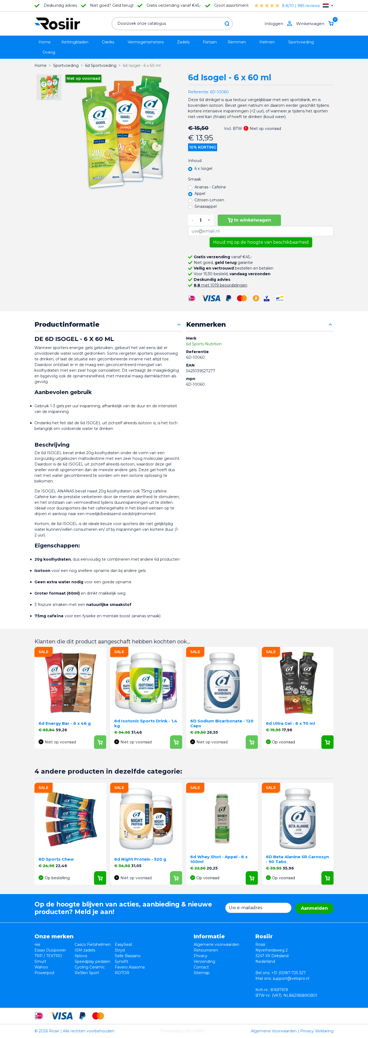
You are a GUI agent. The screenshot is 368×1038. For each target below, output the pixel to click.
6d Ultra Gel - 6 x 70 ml (290, 723)
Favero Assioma (130, 967)
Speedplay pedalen (92, 961)
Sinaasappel (206, 206)
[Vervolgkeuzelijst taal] (328, 5)
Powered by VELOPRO (183, 1031)
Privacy (200, 955)
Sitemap (202, 972)
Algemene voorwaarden (216, 944)
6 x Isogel (203, 168)
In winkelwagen (252, 220)
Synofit (121, 961)
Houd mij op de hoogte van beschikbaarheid (261, 242)
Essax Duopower (50, 950)
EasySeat (123, 944)
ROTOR (122, 972)
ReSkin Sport (87, 972)
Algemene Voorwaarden (274, 1031)
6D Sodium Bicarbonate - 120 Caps (222, 723)
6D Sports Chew (56, 859)
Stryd (120, 950)
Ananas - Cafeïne (210, 187)
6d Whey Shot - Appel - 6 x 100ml (219, 859)
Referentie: (198, 91)
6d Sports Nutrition (204, 344)
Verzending (204, 961)
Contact (201, 967)
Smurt (40, 961)
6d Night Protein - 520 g (140, 859)
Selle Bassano (128, 955)
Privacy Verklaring (317, 1031)
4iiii (37, 944)
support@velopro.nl (291, 978)
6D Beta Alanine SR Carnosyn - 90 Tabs (297, 859)
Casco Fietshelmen (93, 944)
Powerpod (44, 972)
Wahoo (41, 967)
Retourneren (206, 950)
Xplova (81, 955)
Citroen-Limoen (209, 200)
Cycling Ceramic (90, 967)
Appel (200, 193)
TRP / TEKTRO (48, 955)
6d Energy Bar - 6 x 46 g (65, 723)
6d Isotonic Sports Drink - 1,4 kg (145, 723)
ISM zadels (85, 950)
